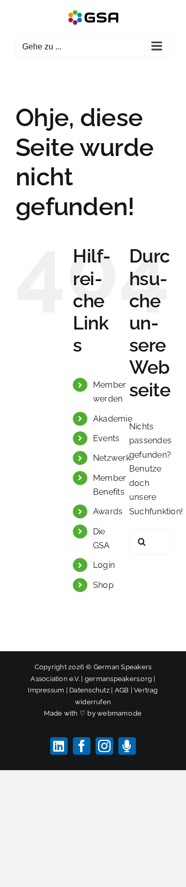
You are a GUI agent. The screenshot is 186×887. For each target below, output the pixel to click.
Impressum (46, 690)
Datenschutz (89, 690)
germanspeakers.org (118, 679)
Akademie (112, 419)
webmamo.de (119, 713)
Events (106, 438)
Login (104, 565)
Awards (107, 511)
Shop (103, 585)
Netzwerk (111, 458)
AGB (122, 690)
